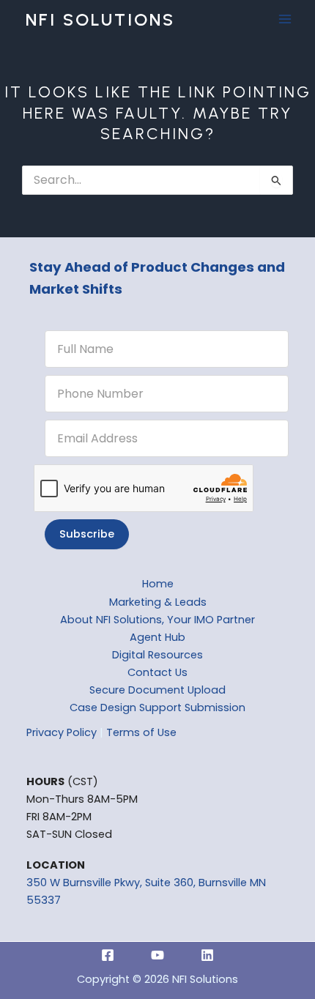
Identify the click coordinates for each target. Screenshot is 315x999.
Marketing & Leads (158, 602)
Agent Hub (157, 637)
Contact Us (157, 672)
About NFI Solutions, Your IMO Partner (157, 619)
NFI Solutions (100, 19)
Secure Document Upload (157, 690)
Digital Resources (157, 654)
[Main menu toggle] (285, 19)
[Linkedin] (207, 955)
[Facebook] (107, 955)
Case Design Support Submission (157, 707)
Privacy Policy (61, 732)
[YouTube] (157, 955)
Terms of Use (141, 732)
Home (158, 583)
